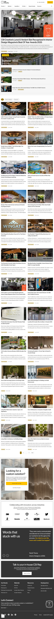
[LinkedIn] (12, 615)
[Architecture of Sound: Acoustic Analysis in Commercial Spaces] (27, 70)
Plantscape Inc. (4, 587)
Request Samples (31, 587)
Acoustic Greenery (17, 592)
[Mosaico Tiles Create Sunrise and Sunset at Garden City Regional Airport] (13, 203)
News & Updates (8, 99)
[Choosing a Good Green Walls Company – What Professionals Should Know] (27, 79)
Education (16, 99)
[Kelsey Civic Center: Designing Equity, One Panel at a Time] (40, 144)
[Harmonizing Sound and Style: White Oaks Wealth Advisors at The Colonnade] (40, 203)
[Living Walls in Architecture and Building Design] (13, 437)
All (2, 99)
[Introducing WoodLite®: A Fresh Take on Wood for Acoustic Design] (40, 349)
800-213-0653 (41, 2)
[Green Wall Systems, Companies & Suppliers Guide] (40, 408)
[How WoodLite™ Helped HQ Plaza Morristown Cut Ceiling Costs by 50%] (40, 232)
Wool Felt (16, 585)
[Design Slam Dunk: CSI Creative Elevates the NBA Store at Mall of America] (27, 88)
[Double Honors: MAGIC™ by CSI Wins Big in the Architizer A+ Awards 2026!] (13, 144)
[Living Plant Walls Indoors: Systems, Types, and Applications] (13, 408)
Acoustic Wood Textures (19, 590)
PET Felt (16, 587)
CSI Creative (3, 585)
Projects (29, 590)
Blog (28, 592)
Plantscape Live (4, 592)
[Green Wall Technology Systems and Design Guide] (13, 378)
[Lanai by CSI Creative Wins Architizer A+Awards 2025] (40, 320)
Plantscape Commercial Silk (6, 590)
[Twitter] (5, 615)
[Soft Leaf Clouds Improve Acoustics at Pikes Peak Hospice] (40, 174)
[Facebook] (8, 615)
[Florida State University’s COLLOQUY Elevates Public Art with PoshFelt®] (13, 320)
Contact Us (50, 2)
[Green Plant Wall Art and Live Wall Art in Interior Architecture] (40, 437)
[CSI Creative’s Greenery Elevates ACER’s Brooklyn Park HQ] (13, 349)
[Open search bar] (51, 6)
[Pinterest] (15, 615)
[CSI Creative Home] (5, 2)
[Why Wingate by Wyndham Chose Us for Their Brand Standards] (13, 232)
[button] (16, 483)
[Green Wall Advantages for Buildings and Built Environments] (40, 378)
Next (32, 452)
